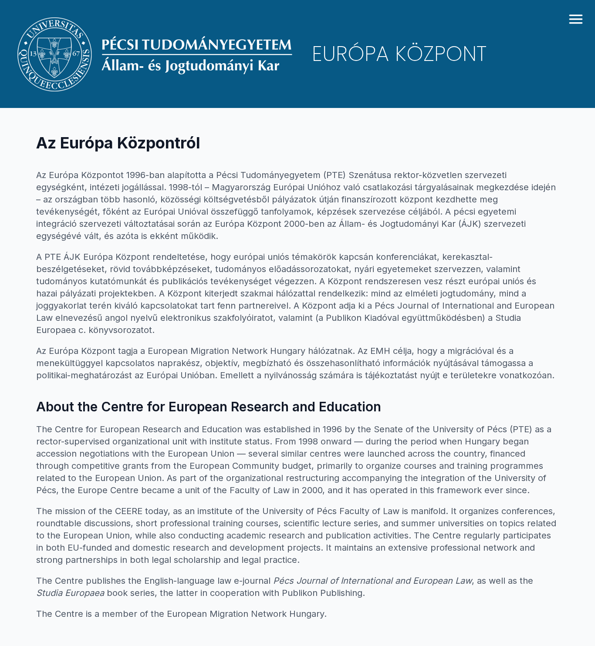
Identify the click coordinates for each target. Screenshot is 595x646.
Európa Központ (399, 54)
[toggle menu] (576, 19)
